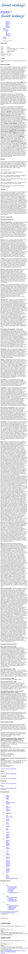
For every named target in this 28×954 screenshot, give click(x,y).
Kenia (7, 835)
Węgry (7, 875)
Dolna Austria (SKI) (12, 886)
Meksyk (7, 845)
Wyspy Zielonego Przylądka (12, 878)
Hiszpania (8, 826)
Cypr (7, 808)
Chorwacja (8, 807)
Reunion (8, 857)
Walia (7, 874)
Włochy (7, 877)
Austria (7, 799)
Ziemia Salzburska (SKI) (13, 892)
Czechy (7, 810)
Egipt (7, 815)
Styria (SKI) (10, 890)
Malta (7, 841)
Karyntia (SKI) (11, 889)
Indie (7, 828)
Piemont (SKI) (11, 909)
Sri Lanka (8, 862)
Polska (7, 853)
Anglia (7, 797)
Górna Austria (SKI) (12, 887)
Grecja (7, 822)
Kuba (7, 838)
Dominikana (8, 813)
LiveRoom (3, 952)
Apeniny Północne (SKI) (13, 905)
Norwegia (8, 848)
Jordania (7, 832)
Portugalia (8, 854)
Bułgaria (8, 803)
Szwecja (7, 866)
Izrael (7, 829)
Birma (7, 801)
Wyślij (2, 931)
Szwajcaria (8, 865)
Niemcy (7, 847)
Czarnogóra (8, 809)
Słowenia (8, 861)
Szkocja (7, 864)
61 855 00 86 (5, 12)
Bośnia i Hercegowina (10, 802)
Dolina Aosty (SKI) (12, 906)
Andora (7, 796)
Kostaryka (8, 836)
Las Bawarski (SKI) (12, 899)
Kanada (7, 834)
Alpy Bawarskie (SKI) (13, 897)
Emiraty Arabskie (9, 816)
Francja (7, 820)
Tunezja (7, 871)
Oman (7, 851)
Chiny (7, 806)
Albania (7, 795)
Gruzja (7, 823)
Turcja (7, 872)
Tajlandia (8, 868)
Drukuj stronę (13, 768)
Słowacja (8, 860)
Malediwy (8, 840)
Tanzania (8, 870)
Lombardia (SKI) (11, 908)
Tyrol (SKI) (10, 891)
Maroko (7, 842)
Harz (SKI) (10, 898)
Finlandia (8, 819)
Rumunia (8, 858)
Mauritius (8, 844)
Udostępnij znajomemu (5, 768)
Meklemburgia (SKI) (12, 900)
